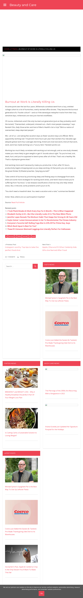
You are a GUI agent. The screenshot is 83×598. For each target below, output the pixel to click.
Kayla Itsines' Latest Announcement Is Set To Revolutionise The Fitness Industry (41, 220)
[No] (80, 591)
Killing (19, 236)
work (33, 236)
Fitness (14, 49)
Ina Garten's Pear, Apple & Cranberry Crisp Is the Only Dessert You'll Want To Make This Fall (21, 570)
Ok (41, 593)
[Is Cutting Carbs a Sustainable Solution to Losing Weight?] (21, 409)
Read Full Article (17, 202)
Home (6, 49)
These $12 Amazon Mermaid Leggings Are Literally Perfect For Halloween (38, 229)
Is (15, 236)
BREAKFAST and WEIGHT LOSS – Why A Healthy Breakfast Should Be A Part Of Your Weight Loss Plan (20, 395)
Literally (25, 236)
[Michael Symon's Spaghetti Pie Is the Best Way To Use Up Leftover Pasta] (61, 270)
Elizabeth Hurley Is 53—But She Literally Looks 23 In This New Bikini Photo (39, 214)
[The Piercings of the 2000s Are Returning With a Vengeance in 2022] (61, 369)
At (6, 236)
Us (30, 236)
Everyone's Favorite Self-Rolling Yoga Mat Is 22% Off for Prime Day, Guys (38, 223)
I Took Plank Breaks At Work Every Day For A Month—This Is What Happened (40, 211)
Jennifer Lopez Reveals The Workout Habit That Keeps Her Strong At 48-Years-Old (42, 217)
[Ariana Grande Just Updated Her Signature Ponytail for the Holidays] (61, 405)
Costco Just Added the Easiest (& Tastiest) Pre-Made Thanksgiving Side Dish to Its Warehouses (61, 343)
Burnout (11, 236)
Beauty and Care (23, 5)
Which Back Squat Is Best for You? (21, 226)
